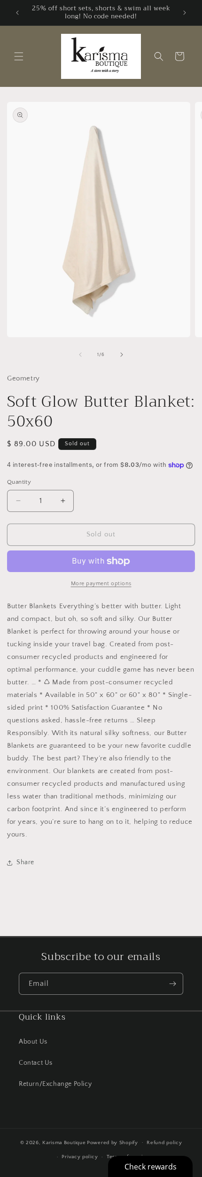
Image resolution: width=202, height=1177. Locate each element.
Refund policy (164, 1143)
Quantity (19, 482)
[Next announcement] (184, 12)
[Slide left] (80, 354)
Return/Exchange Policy (55, 1084)
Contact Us (36, 1063)
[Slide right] (121, 354)
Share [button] (25, 862)
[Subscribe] (172, 984)
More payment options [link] (101, 584)
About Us (33, 1041)
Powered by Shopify (112, 1142)
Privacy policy (80, 1157)
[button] (18, 56)
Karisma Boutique (63, 1142)
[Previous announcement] (17, 12)
